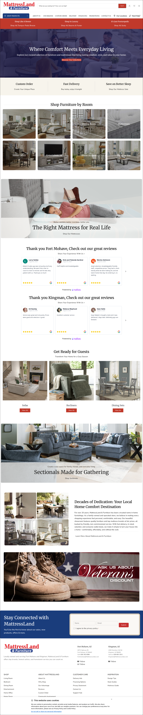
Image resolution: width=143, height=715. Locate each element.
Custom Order (43, 693)
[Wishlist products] (134, 6)
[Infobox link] (120, 16)
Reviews (41, 689)
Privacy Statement (79, 685)
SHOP (6, 674)
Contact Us (77, 689)
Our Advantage (43, 685)
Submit (123, 625)
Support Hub (77, 693)
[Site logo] (19, 6)
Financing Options (79, 682)
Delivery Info (77, 678)
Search (122, 6)
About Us (41, 678)
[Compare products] (139, 6)
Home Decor (8, 696)
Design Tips (112, 678)
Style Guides (112, 682)
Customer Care (80, 674)
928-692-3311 (118, 655)
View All (25, 410)
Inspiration (113, 674)
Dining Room (8, 685)
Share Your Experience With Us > (71, 253)
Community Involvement (47, 696)
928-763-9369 (85, 655)
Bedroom (7, 682)
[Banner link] (19, 124)
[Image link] (22, 648)
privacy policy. (92, 628)
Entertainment (9, 689)
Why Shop (42, 682)
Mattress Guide (113, 685)
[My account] (129, 6)
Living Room (8, 678)
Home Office (8, 693)
